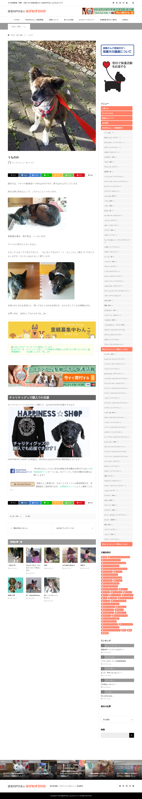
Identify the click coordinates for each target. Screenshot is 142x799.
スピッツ (124, 589)
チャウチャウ (117, 592)
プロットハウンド (109, 607)
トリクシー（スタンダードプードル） (115, 451)
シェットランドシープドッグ (112, 577)
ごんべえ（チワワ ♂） (111, 220)
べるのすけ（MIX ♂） (110, 320)
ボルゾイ (120, 609)
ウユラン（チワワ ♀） (111, 266)
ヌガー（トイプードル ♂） (112, 147)
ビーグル (106, 601)
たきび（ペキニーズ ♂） (111, 252)
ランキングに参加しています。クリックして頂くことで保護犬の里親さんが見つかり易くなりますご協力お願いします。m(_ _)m (58, 349)
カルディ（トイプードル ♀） (113, 471)
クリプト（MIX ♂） (110, 230)
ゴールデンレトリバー (110, 574)
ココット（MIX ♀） (110, 534)
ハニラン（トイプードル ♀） (113, 422)
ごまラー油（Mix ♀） (110, 412)
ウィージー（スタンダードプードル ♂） (116, 388)
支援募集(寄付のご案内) (108, 20)
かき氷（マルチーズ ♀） (112, 152)
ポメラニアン (121, 612)
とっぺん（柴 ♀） (109, 257)
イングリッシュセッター (111, 566)
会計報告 (105, 123)
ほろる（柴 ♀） (109, 210)
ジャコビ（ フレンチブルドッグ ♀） (115, 364)
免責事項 (80, 786)
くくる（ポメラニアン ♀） (112, 271)
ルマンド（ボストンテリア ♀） (113, 276)
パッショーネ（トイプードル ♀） (114, 176)
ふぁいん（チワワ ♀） (111, 490)
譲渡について (53, 20)
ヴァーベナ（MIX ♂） (110, 505)
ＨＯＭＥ (17, 20)
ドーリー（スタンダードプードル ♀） (115, 427)
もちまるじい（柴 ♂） (111, 310)
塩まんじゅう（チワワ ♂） (112, 137)
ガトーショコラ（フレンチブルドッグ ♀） (117, 291)
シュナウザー (108, 580)
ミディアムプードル (121, 615)
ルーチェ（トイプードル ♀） (113, 408)
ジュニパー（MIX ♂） (110, 261)
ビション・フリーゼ (126, 598)
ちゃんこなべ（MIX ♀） (111, 442)
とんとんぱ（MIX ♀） (110, 196)
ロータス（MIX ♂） (110, 354)
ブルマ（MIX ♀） (109, 162)
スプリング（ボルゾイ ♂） (112, 191)
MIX (29, 516)
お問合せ (125, 20)
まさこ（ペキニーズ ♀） (111, 225)
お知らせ (105, 108)
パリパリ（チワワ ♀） (111, 529)
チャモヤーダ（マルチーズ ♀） (113, 215)
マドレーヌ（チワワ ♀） (111, 167)
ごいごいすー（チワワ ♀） (112, 461)
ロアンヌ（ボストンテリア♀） (113, 334)
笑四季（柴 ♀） (109, 171)
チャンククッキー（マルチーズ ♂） (115, 383)
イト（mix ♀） (109, 133)
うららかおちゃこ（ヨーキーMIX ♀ (114, 325)
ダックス (106, 592)
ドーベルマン (128, 595)
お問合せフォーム (68, 486)
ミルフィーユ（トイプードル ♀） (114, 281)
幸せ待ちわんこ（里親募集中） (113, 128)
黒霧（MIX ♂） (108, 305)
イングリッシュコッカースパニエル (114, 563)
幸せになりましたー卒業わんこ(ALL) (115, 544)
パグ (105, 598)
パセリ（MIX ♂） (109, 206)
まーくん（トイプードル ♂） (113, 186)
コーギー (118, 571)
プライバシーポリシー (67, 786)
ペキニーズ (122, 607)
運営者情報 (54, 786)
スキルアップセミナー (86, 20)
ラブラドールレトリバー (111, 627)
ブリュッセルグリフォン (111, 604)
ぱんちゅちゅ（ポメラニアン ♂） (114, 373)
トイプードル (116, 595)
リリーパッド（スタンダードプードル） (116, 456)
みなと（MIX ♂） (109, 500)
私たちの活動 (68, 20)
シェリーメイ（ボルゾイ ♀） (113, 315)
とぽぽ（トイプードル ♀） (112, 247)
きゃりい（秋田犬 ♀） (111, 520)
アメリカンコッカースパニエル (119, 557)
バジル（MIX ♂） (109, 201)
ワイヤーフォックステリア (112, 630)
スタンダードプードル (110, 589)
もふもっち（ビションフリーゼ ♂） (115, 359)
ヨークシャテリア (126, 624)
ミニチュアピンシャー (110, 624)
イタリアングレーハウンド (112, 560)
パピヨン (113, 598)
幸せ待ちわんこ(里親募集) (34, 20)
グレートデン (108, 571)
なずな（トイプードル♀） (112, 339)
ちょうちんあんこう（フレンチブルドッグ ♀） (117, 241)
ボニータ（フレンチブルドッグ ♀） (115, 446)
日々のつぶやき (107, 113)
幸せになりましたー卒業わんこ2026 (114, 349)
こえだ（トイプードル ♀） (112, 398)
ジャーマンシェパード (110, 586)
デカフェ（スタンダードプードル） (115, 330)
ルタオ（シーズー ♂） (111, 235)
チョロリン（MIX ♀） (110, 510)
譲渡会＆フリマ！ (108, 118)
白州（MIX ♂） (108, 300)
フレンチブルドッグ (119, 601)
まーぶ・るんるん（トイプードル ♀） (115, 515)
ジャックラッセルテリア (111, 583)
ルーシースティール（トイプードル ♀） (116, 181)
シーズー (118, 580)
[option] (14, 770)
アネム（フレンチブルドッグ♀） (114, 344)
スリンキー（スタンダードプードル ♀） (116, 403)
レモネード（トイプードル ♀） (113, 432)
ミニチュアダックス (110, 621)
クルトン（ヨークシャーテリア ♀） (115, 485)
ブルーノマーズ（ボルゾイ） (113, 295)
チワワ (106, 595)
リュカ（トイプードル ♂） (112, 369)
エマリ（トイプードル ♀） (112, 539)
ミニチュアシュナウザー (111, 618)
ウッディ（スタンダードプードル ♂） (115, 393)
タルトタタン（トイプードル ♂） (114, 142)
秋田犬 (106, 633)
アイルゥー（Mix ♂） (110, 495)
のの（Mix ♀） (19, 26)
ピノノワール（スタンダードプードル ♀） (117, 437)
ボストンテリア (108, 609)
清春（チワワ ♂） (109, 476)
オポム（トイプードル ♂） (112, 466)
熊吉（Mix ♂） (108, 524)
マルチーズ (107, 615)
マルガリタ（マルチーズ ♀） (113, 481)
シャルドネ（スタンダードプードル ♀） (116, 378)
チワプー (128, 592)
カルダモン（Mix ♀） (110, 157)
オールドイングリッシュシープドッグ (115, 569)
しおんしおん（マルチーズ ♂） (113, 286)
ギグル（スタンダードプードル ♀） (115, 417)
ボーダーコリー (108, 612)
